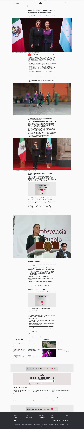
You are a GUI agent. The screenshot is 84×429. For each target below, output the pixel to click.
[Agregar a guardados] (53, 55)
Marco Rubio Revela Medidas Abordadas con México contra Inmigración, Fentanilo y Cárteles (20, 343)
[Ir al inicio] (15, 421)
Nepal (27, 415)
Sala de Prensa (51, 424)
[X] (59, 420)
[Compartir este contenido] (55, 55)
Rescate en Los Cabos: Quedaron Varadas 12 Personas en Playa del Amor (41, 391)
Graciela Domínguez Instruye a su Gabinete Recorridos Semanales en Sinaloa (34, 342)
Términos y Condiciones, (41, 383)
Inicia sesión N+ (68, 3)
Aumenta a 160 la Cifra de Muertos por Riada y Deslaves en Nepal (61, 391)
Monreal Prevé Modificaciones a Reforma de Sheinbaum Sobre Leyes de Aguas (40, 119)
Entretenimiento (59, 349)
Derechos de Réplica (17, 424)
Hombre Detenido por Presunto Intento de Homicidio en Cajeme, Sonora (21, 398)
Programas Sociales (42, 417)
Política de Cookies (62, 424)
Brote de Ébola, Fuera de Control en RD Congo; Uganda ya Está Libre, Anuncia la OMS (41, 398)
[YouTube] (65, 420)
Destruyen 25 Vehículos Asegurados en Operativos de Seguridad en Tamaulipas (21, 391)
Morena (29, 355)
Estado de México (41, 415)
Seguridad (15, 417)
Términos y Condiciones (37, 424)
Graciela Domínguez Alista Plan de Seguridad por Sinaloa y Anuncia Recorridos (20, 357)
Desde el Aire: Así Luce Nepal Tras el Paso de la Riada (63, 342)
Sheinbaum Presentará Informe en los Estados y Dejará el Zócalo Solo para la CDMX (19, 350)
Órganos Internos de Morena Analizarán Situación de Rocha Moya (34, 357)
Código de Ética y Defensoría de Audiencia (27, 424)
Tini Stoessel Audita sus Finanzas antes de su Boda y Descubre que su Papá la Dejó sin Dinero (63, 351)
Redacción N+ (34, 53)
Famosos (52, 417)
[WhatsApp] (67, 420)
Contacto (68, 424)
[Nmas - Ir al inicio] (40, 3)
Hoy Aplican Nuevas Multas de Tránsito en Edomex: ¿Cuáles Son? (41, 328)
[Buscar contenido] (13, 3)
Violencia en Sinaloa (17, 355)
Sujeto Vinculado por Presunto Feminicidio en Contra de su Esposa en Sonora (61, 398)
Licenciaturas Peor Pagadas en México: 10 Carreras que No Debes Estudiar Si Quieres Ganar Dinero (41, 326)
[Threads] (70, 420)
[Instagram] (61, 420)
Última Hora (15, 415)
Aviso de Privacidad (46, 383)
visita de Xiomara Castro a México (41, 63)
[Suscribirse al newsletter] (53, 381)
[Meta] (57, 420)
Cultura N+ (56, 424)
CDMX (52, 415)
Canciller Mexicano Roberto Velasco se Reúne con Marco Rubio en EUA (34, 350)
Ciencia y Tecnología (29, 417)
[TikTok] (63, 420)
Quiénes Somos (68, 415)
